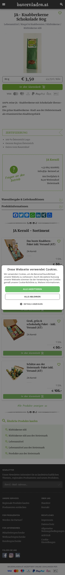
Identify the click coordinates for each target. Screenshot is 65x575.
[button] (4, 4)
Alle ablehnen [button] (32, 296)
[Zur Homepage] (32, 4)
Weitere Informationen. (49, 282)
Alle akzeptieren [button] (32, 289)
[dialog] (32, 287)
